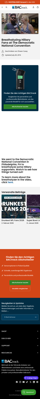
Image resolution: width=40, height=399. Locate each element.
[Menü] (2, 7)
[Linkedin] (34, 382)
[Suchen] (6, 7)
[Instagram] (20, 382)
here (10, 182)
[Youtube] (23, 382)
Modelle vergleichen (20, 288)
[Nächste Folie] (36, 220)
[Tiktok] (27, 382)
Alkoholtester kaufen (20, 107)
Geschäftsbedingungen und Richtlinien (20, 395)
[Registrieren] (35, 317)
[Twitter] (30, 382)
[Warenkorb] (38, 7)
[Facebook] (17, 382)
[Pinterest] (37, 382)
